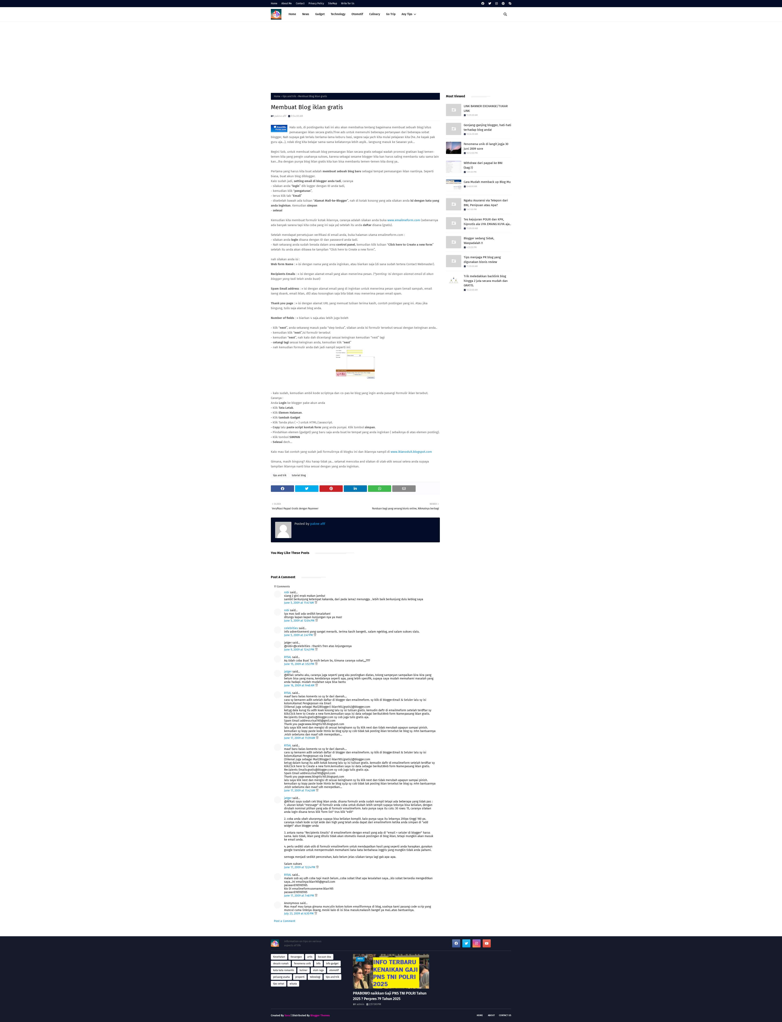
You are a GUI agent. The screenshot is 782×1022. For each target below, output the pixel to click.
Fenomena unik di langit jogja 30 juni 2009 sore (486, 146)
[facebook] (482, 3)
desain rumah (281, 963)
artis (309, 956)
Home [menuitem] (292, 14)
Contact (300, 3)
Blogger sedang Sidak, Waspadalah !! (479, 240)
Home (274, 3)
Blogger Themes (320, 1015)
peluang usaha (281, 977)
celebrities (291, 628)
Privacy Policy (316, 3)
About (491, 1015)
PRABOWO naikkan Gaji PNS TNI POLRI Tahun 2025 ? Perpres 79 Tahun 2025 (389, 996)
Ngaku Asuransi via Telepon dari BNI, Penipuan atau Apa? (486, 203)
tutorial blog (299, 475)
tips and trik (289, 96)
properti (299, 977)
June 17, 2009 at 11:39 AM (300, 738)
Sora (287, 1015)
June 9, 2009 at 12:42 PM (299, 649)
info (318, 963)
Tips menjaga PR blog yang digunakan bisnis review (482, 259)
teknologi (315, 977)
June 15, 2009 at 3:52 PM (299, 664)
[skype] (509, 3)
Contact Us (505, 1015)
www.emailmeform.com (403, 220)
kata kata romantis (283, 970)
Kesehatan (279, 956)
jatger (288, 671)
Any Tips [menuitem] (407, 14)
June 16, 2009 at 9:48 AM (299, 685)
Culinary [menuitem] (374, 14)
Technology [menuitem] (338, 14)
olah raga (318, 970)
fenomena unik (302, 963)
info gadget (332, 963)
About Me (286, 3)
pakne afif (280, 116)
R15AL (287, 657)
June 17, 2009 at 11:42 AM (300, 790)
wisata (293, 983)
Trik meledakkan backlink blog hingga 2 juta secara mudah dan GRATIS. (486, 280)
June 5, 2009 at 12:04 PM (299, 620)
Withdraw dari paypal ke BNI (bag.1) (483, 165)
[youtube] (487, 943)
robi (286, 592)
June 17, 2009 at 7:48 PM (299, 895)
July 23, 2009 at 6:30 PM (299, 913)
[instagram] (496, 3)
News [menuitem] (305, 14)
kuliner (304, 970)
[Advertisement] (391, 56)
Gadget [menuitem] (320, 14)
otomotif (334, 970)
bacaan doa (324, 956)
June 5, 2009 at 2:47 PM (299, 635)
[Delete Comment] (316, 602)
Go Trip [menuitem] (390, 14)
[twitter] (489, 3)
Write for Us (347, 3)
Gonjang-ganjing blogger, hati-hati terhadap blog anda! (487, 127)
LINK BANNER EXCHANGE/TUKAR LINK (486, 108)
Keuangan (296, 956)
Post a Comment (284, 921)
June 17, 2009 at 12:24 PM (300, 867)
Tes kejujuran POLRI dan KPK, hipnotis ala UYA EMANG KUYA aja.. (487, 222)
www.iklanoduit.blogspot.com (411, 452)
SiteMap (332, 3)
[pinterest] (503, 3)
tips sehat (278, 983)
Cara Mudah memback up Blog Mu (487, 182)
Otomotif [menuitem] (357, 14)
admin (360, 1004)
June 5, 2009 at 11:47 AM (299, 602)
